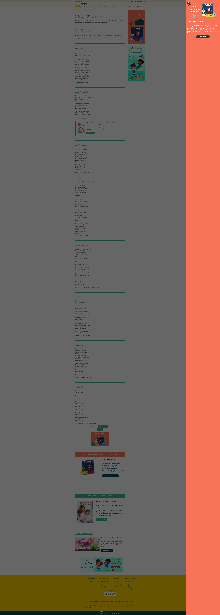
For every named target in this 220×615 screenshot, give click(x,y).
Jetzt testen (203, 36)
